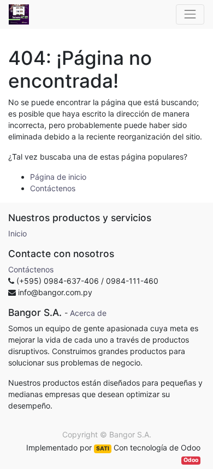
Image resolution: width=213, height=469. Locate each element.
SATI (102, 448)
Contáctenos (52, 188)
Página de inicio (58, 176)
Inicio (17, 233)
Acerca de (88, 313)
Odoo (191, 460)
